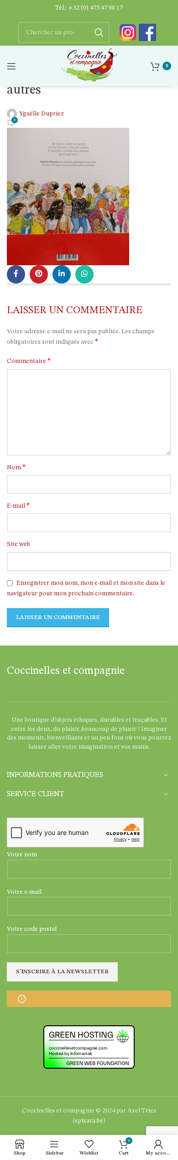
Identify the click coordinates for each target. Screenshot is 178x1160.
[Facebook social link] (16, 274)
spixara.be (89, 1121)
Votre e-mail (24, 892)
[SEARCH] (99, 32)
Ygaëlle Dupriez (41, 113)
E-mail (18, 505)
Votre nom (22, 854)
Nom (16, 467)
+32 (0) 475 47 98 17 (95, 8)
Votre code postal (32, 929)
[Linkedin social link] (61, 274)
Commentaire (29, 361)
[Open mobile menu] (11, 66)
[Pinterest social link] (39, 274)
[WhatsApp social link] (84, 274)
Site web (18, 544)
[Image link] (127, 32)
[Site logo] (89, 66)
